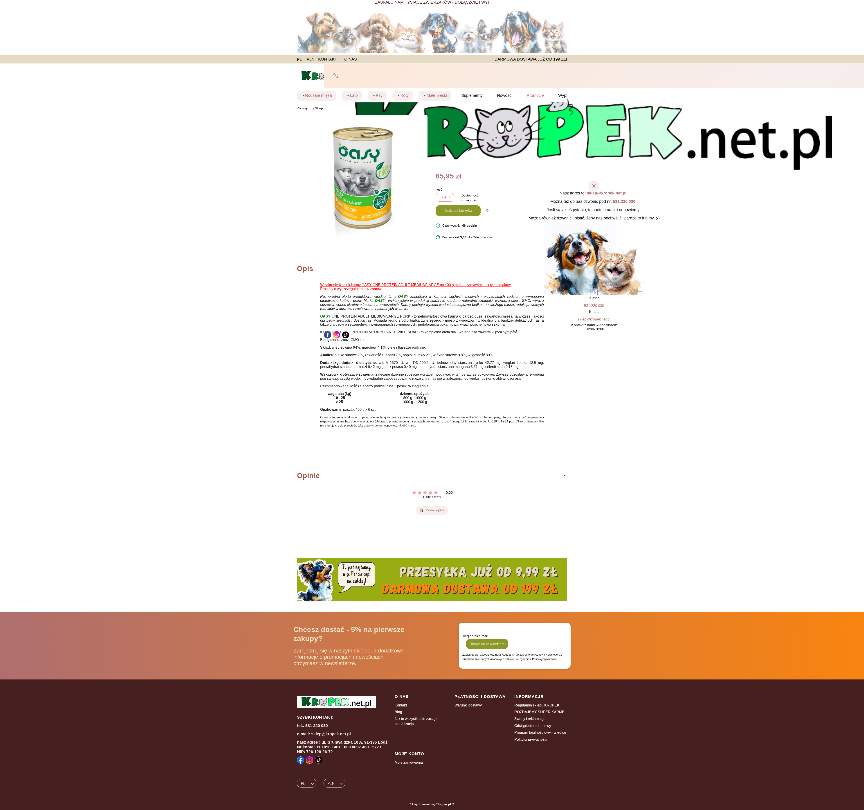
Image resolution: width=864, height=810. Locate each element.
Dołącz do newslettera (487, 644)
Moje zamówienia (409, 762)
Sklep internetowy (430, 804)
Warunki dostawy (468, 705)
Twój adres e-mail (475, 636)
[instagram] (336, 334)
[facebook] (327, 334)
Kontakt (401, 705)
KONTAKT (327, 59)
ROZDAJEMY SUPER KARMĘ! (539, 712)
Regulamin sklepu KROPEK (537, 705)
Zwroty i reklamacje (529, 719)
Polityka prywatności (530, 739)
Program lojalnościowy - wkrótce (540, 732)
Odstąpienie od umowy (532, 726)
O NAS (350, 59)
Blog (398, 712)
